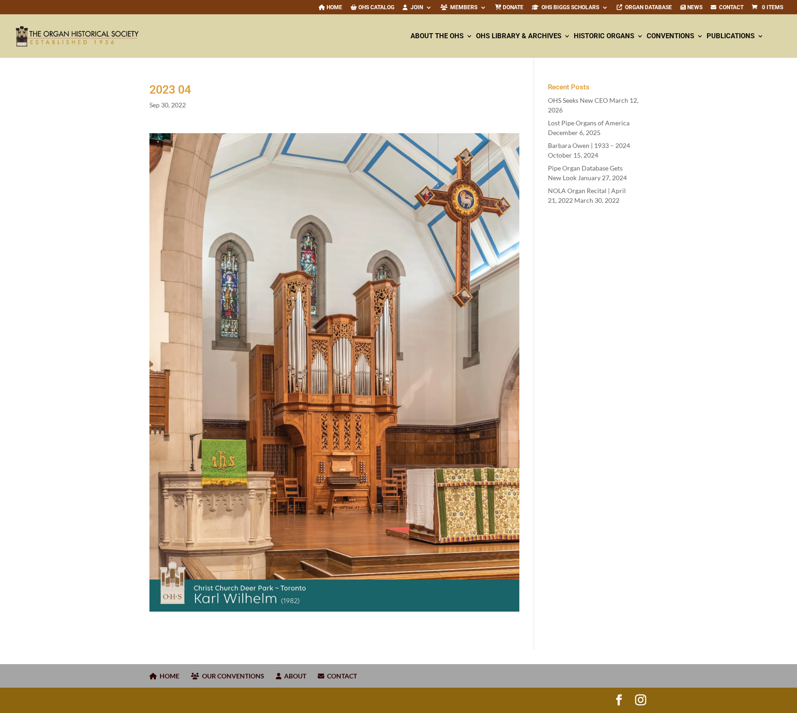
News (694, 8)
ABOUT (293, 676)
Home (333, 8)
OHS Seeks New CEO (578, 100)
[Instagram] (640, 700)
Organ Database (647, 8)
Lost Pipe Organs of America (589, 123)
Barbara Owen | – (589, 145)
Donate (512, 8)
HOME (168, 676)
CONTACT (729, 8)
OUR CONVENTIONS (231, 676)
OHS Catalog (375, 8)
